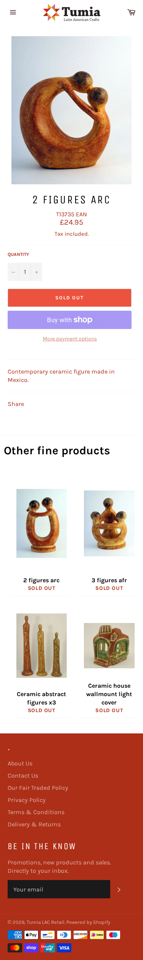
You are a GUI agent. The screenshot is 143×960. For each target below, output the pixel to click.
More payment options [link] (70, 338)
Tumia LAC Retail (45, 922)
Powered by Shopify (88, 922)
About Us (20, 763)
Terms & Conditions (36, 812)
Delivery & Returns (34, 824)
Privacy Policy (27, 799)
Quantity (18, 254)
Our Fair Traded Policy (38, 787)
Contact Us (23, 775)
